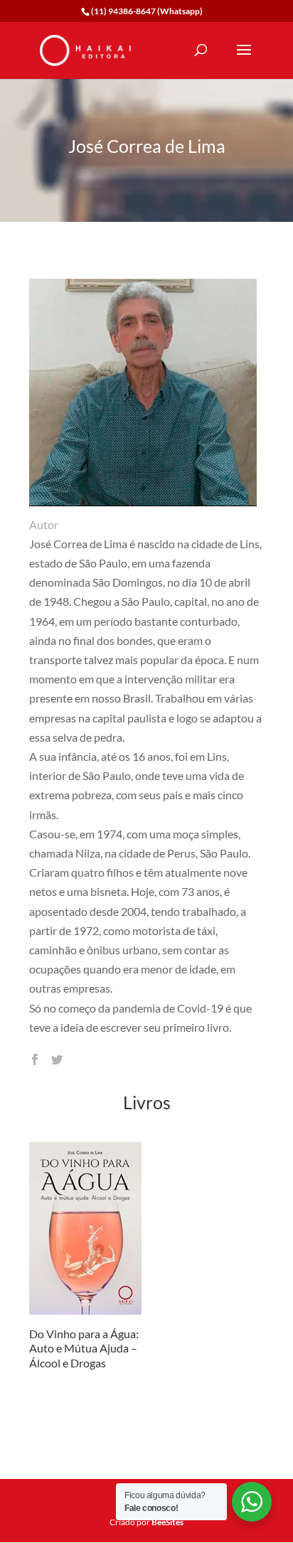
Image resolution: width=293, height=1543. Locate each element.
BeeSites (167, 1522)
